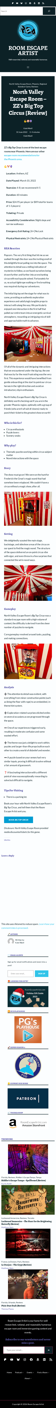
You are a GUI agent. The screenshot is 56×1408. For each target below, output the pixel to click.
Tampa (38, 1177)
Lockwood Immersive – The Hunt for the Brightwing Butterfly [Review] (26, 1223)
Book (18, 820)
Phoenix (35, 84)
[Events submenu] (33, 1372)
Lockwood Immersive (10, 1218)
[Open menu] (28, 67)
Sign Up (41, 974)
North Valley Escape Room (20, 84)
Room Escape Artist (28, 50)
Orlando (11, 1302)
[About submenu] (30, 1378)
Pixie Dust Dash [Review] (13, 1305)
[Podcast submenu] (22, 1372)
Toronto (31, 1218)
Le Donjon (12, 1262)
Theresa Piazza (7, 1309)
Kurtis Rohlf (6, 1184)
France (4, 1262)
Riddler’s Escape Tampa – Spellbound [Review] (23, 1180)
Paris (19, 1262)
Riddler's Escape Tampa (25, 1177)
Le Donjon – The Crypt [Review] (16, 1265)
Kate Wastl (28, 128)
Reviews (34, 86)
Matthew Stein (7, 1227)
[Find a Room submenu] (48, 1372)
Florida (4, 1177)
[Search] (49, 11)
